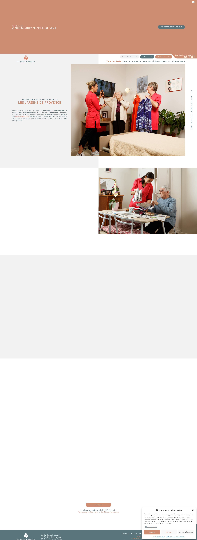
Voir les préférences (186, 532)
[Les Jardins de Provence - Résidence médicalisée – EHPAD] (26, 59)
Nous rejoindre (178, 61)
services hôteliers (22, 116)
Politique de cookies (158, 536)
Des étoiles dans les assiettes (133, 534)
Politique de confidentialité (88, 512)
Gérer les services (151, 527)
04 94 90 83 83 (189, 57)
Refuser (169, 532)
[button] (193, 510)
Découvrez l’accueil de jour (171, 27)
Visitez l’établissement (129, 57)
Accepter (152, 532)
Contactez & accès (164, 57)
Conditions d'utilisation (110, 512)
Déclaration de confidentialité (175, 536)
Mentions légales (142, 537)
